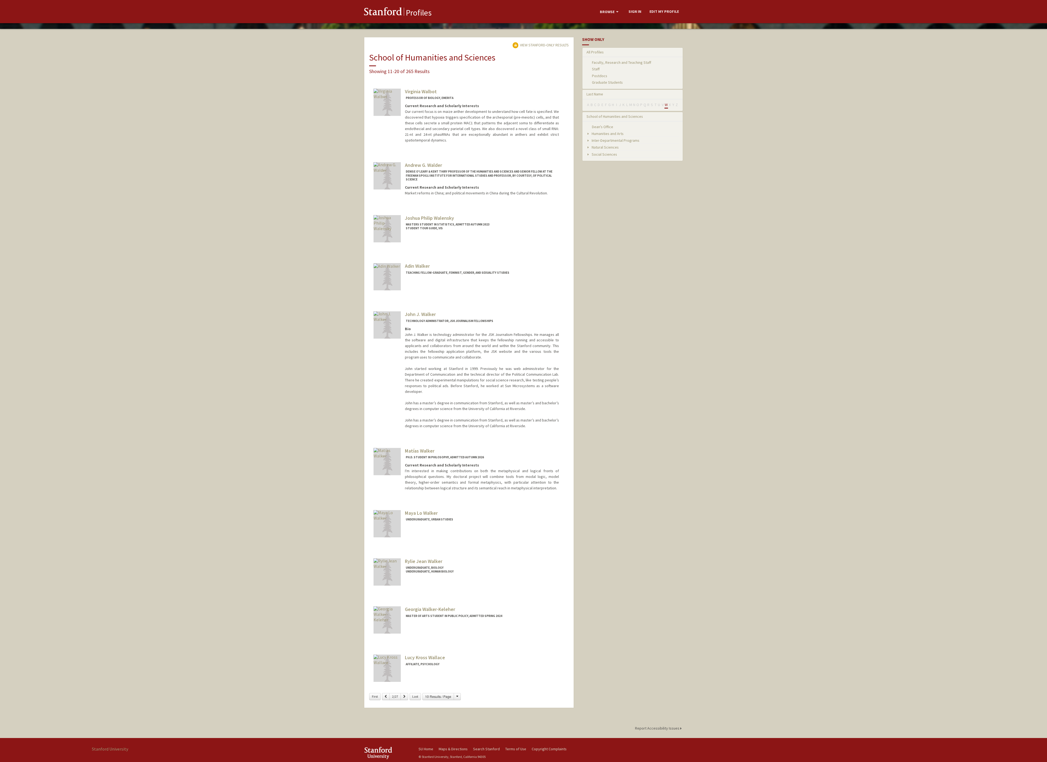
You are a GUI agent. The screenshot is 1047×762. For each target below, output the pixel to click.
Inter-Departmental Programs (615, 140)
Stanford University (387, 753)
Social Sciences (604, 154)
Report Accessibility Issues (657, 728)
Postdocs (599, 75)
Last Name (594, 94)
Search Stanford (486, 748)
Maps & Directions (453, 748)
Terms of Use (515, 748)
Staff (596, 69)
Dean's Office (602, 126)
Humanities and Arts (607, 133)
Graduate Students (607, 82)
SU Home (426, 748)
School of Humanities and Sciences (614, 116)
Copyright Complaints (549, 748)
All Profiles (595, 52)
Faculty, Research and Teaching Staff (621, 62)
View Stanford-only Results (544, 45)
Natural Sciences (605, 147)
